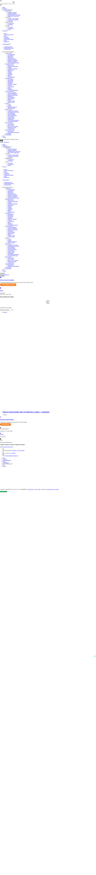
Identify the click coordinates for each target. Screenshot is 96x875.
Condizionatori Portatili (9, 183)
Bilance (9, 210)
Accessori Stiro (11, 262)
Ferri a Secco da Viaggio (13, 260)
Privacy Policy (37, 489)
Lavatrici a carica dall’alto (13, 156)
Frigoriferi (6, 172)
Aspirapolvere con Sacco (13, 245)
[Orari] (0, 288)
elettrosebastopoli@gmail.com (12, 455)
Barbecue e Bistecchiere (13, 195)
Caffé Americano (11, 232)
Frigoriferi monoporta (12, 149)
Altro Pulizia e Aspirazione (13, 254)
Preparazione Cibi (9, 199)
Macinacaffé (10, 230)
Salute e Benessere (9, 263)
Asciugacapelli (11, 221)
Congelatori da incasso (8, 170)
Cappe (5, 169)
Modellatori (10, 223)
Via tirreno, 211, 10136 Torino (18, 450)
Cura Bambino (8, 267)
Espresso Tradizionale (12, 228)
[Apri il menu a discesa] (8, 162)
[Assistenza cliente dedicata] (0, 417)
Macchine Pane (11, 193)
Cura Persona (8, 213)
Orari (1, 290)
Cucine (9, 165)
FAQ (4, 269)
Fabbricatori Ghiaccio (12, 241)
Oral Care (10, 220)
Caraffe (9, 239)
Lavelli (5, 176)
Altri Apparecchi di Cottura (13, 197)
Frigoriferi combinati (12, 150)
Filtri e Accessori (11, 242)
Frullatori (10, 202)
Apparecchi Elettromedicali (13, 266)
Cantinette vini (11, 159)
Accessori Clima (7, 184)
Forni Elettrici (11, 190)
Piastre (9, 222)
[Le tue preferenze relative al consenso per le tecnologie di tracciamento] (95, 656)
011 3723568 (12, 453)
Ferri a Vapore (11, 259)
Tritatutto (10, 207)
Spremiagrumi (11, 204)
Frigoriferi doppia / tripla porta (14, 151)
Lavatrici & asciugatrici (9, 175)
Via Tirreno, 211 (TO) (8, 284)
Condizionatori (6, 179)
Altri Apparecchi (11, 212)
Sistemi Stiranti (11, 258)
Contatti (4, 270)
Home (4, 144)
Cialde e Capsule (11, 235)
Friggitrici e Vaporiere (12, 196)
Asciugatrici (10, 163)
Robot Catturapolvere (12, 249)
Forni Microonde (11, 189)
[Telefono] (0, 433)
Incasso (4, 166)
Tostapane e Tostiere (12, 194)
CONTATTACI (5, 424)
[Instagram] (2, 140)
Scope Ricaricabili (11, 248)
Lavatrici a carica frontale (13, 154)
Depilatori (10, 217)
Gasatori (9, 240)
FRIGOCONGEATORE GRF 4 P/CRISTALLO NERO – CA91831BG (26, 412)
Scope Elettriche (11, 247)
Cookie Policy (31, 489)
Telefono (2, 434)
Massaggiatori (11, 265)
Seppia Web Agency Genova (53, 489)
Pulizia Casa (7, 243)
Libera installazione (7, 146)
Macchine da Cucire (12, 261)
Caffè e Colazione (9, 226)
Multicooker (10, 192)
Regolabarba (10, 215)
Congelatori (10, 160)
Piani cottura (6, 177)
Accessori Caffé (11, 236)
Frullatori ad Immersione (13, 201)
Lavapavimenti (11, 250)
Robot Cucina (11, 200)
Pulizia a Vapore (11, 252)
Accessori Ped (8, 268)
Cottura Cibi (7, 188)
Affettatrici (10, 208)
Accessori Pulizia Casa (12, 255)
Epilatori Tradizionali (12, 219)
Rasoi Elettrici (11, 214)
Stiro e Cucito (8, 256)
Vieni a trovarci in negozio (7, 280)
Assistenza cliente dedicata (7, 419)
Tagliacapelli (10, 216)
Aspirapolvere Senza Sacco (13, 246)
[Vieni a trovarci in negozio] (0, 277)
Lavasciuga (10, 157)
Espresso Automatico (12, 227)
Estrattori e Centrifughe (12, 203)
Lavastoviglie (10, 164)
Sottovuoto (10, 209)
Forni (5, 171)
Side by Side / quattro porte (13, 152)
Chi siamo (5, 145)
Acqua (6, 237)
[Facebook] (1, 140)
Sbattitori (10, 206)
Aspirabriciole (11, 253)
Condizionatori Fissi (8, 182)
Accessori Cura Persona (13, 225)
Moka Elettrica (11, 233)
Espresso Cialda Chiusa (13, 229)
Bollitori (9, 234)
